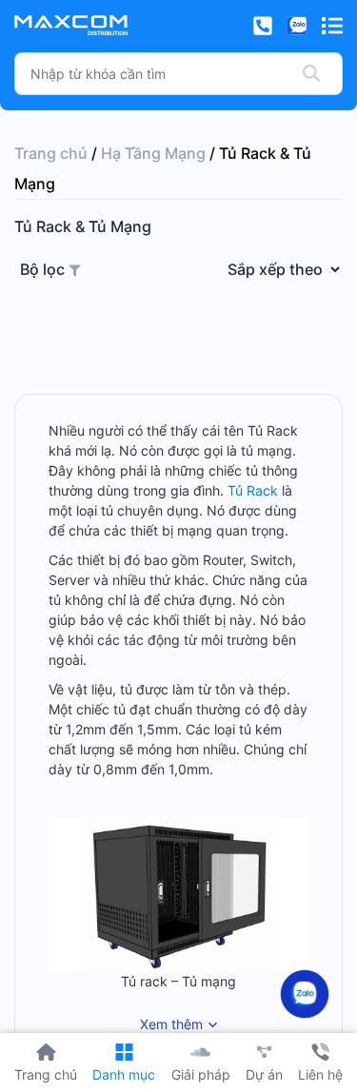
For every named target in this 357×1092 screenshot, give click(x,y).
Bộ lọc (44, 269)
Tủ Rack (253, 490)
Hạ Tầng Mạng (153, 153)
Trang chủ (51, 153)
